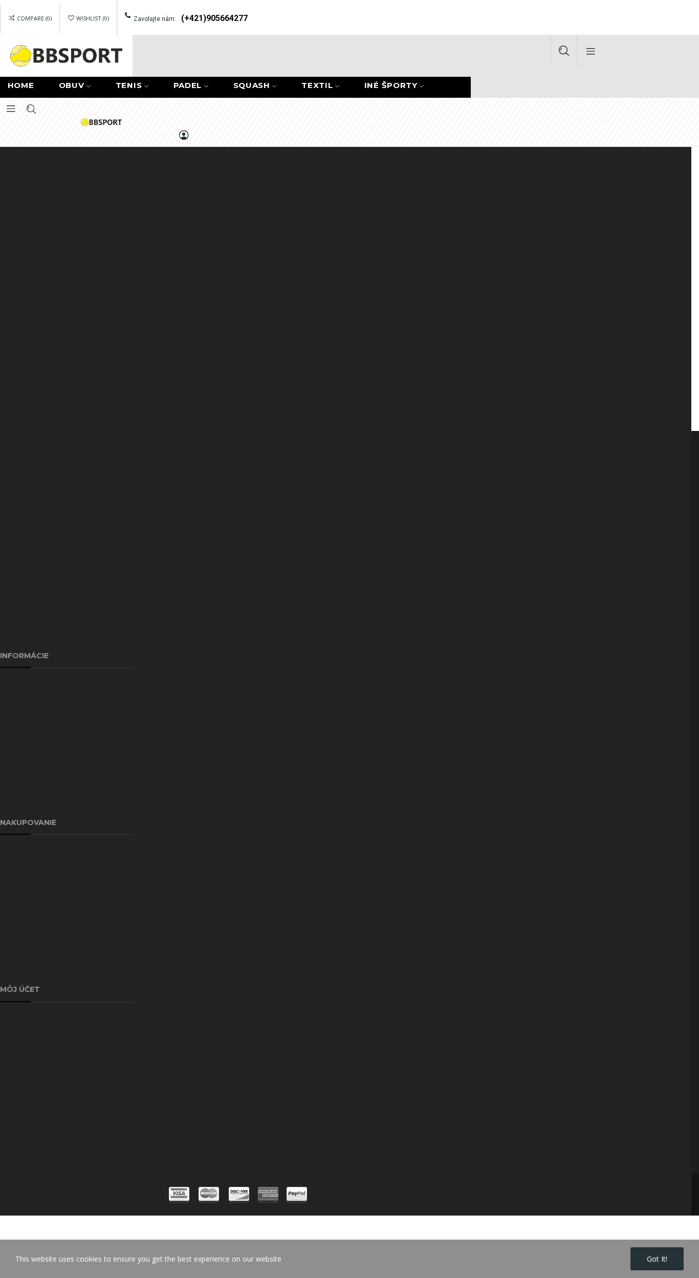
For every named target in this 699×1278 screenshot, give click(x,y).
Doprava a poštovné (34, 683)
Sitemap (13, 778)
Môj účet (15, 944)
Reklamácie (19, 850)
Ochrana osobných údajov (43, 730)
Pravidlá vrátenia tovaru (39, 1135)
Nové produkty (24, 897)
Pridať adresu (22, 1018)
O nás (9, 707)
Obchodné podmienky (36, 968)
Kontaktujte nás (26, 754)
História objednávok (33, 1041)
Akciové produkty (28, 874)
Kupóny (12, 1088)
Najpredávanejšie (29, 921)
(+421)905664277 (214, 18)
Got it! (657, 1259)
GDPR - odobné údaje (36, 1112)
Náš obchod (20, 801)
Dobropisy (17, 1065)
